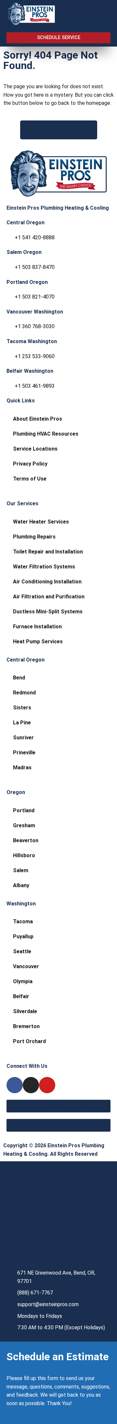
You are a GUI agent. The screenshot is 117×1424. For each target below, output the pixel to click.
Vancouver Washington (34, 312)
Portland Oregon (27, 282)
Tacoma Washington (31, 341)
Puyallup (23, 936)
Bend (19, 678)
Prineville (24, 752)
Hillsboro (24, 855)
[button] (97, 14)
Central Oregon (25, 222)
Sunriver (23, 737)
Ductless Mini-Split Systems (48, 611)
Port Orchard (29, 1041)
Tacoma (23, 921)
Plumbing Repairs (34, 537)
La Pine (22, 722)
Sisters (22, 708)
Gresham (24, 825)
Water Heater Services (41, 522)
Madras (22, 767)
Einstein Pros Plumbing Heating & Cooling (57, 208)
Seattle (22, 951)
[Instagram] (31, 1085)
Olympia (22, 981)
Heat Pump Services (38, 641)
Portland (23, 810)
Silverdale (25, 1011)
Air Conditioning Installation (47, 582)
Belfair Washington (29, 371)
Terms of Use (29, 479)
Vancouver (26, 966)
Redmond (24, 693)
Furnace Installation (37, 626)
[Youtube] (47, 1085)
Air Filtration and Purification (48, 596)
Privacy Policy (30, 464)
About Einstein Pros (37, 419)
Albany (21, 885)
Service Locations (35, 449)
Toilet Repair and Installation (48, 552)
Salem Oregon (24, 252)
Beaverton (25, 840)
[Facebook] (14, 1085)
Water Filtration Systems (44, 567)
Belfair (21, 996)
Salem (20, 870)
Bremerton (26, 1026)
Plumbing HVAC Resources (45, 434)
